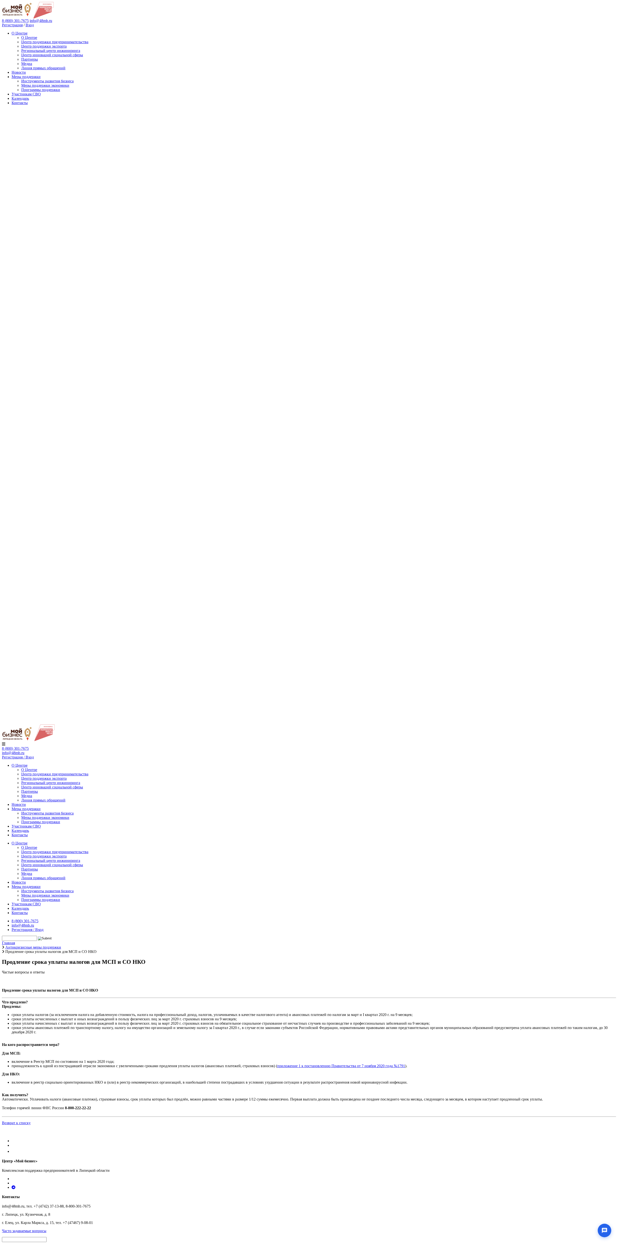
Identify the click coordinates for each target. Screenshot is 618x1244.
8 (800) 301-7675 (15, 748)
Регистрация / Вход (18, 757)
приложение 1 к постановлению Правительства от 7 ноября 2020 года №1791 (341, 1066)
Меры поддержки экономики (45, 85)
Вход (30, 25)
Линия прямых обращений (43, 68)
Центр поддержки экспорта (44, 46)
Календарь (20, 98)
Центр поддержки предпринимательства (54, 42)
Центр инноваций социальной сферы (52, 55)
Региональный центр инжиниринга (50, 51)
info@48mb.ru (41, 21)
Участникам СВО (26, 94)
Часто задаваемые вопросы (24, 1231)
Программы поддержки (40, 90)
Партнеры (29, 59)
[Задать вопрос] (604, 1230)
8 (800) (15, 21)
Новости (19, 72)
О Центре (20, 33)
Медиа (26, 64)
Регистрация (12, 25)
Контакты (20, 103)
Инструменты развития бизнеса (47, 81)
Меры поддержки (26, 77)
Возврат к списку (16, 1123)
